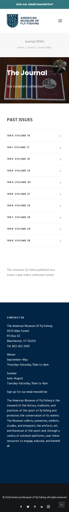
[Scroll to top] (62, 504)
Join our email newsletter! (34, 4)
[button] (60, 21)
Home (20, 48)
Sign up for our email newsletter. (27, 392)
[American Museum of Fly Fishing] (23, 21)
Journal (31, 48)
